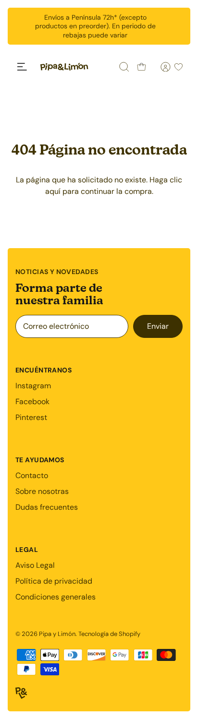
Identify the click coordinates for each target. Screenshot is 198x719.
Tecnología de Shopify (109, 634)
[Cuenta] (160, 66)
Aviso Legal (35, 565)
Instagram (33, 386)
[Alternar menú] (22, 66)
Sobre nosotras (42, 491)
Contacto (31, 475)
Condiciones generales (55, 597)
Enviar (158, 326)
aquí (53, 191)
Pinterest (31, 417)
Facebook (32, 401)
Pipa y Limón (57, 634)
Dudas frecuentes (46, 507)
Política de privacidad (53, 581)
